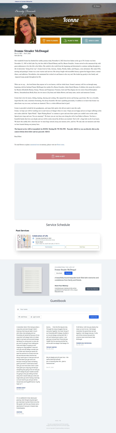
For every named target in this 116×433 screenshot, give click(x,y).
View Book (59, 273)
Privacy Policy (53, 425)
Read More (18, 136)
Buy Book (68, 273)
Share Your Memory (92, 289)
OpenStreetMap (60, 428)
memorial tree (35, 144)
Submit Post (93, 317)
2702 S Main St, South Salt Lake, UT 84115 (47, 243)
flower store (60, 144)
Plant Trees (82, 247)
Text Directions (48, 247)
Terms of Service (63, 425)
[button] (24, 239)
